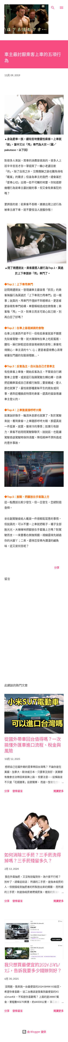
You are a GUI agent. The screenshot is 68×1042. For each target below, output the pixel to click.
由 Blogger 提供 (36, 1031)
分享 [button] (56, 567)
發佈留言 (18, 790)
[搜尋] (53, 6)
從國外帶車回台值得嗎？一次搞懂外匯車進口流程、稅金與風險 (32, 745)
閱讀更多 (58, 790)
